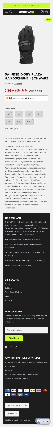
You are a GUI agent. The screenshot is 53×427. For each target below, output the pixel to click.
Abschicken (14, 338)
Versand (8, 370)
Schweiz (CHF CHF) (15, 405)
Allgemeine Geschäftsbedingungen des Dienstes (26, 362)
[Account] (41, 12)
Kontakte (8, 300)
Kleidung (8, 288)
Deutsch (10, 413)
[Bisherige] (6, 5)
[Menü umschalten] (6, 12)
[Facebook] (5, 347)
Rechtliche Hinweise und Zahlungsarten (22, 374)
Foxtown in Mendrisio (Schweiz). (19, 265)
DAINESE (18, 83)
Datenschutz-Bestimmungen (17, 378)
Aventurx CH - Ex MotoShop (20, 420)
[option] (26, 43)
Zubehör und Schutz (13, 292)
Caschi (7, 284)
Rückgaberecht (11, 366)
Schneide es (10, 108)
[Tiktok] (15, 347)
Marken (8, 296)
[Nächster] (47, 5)
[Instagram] (10, 347)
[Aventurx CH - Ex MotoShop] (26, 11)
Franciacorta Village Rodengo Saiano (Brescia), (25, 260)
